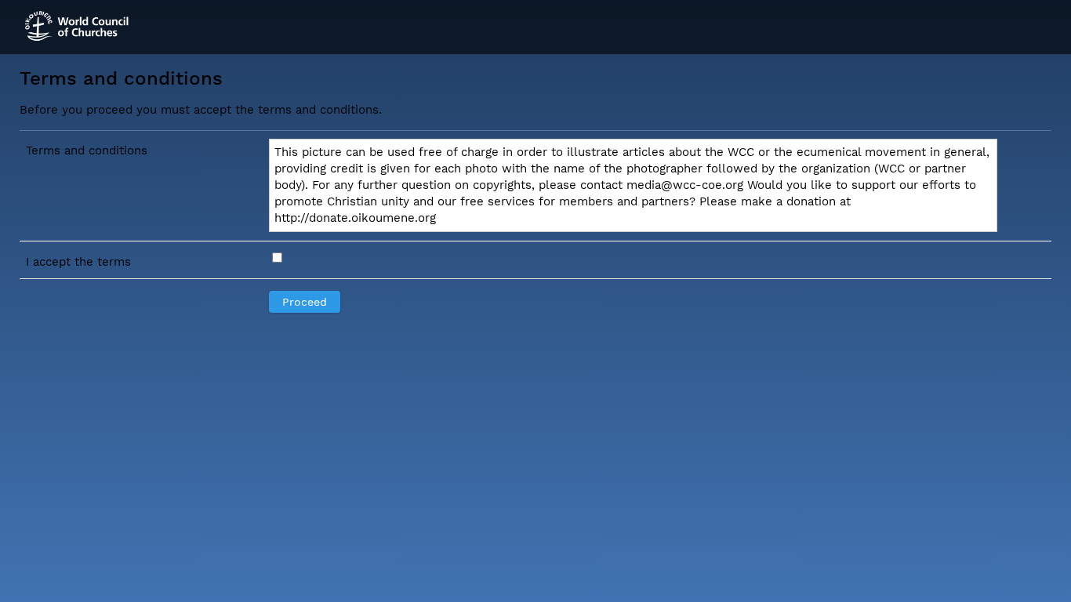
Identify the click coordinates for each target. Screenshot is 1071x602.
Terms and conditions (86, 150)
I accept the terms (78, 262)
